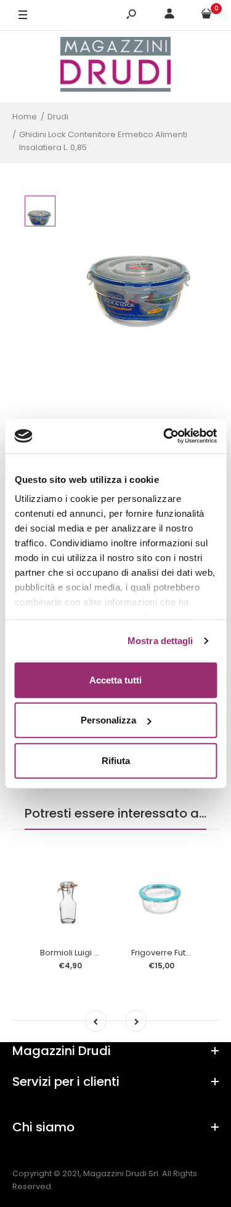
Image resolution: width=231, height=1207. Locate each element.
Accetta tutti (115, 679)
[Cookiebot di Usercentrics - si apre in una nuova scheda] (164, 436)
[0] (206, 15)
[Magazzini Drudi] (115, 66)
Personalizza (108, 720)
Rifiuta (116, 760)
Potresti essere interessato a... (115, 813)
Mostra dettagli (160, 640)
